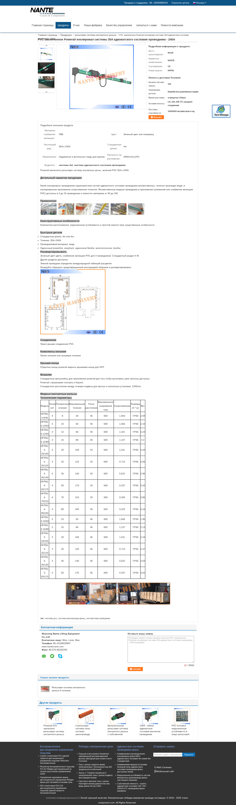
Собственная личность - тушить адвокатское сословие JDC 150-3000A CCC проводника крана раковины (131, 787)
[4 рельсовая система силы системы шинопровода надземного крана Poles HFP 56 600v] (86, 716)
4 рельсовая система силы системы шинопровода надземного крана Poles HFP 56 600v (85, 732)
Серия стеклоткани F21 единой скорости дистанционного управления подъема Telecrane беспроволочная (54, 759)
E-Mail (157, 767)
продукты (63, 25)
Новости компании (172, 25)
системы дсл (51, 618)
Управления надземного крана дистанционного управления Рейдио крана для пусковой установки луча (57, 779)
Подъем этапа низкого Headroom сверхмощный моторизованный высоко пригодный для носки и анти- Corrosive (95, 757)
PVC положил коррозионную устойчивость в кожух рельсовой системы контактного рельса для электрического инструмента (182, 735)
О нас (76, 25)
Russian (200, 2)
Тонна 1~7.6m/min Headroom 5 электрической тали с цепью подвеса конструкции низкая (96, 775)
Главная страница (42, 25)
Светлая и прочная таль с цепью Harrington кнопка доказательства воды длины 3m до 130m (94, 783)
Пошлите (188, 755)
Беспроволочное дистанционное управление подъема (56, 748)
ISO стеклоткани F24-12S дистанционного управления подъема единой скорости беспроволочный (53, 789)
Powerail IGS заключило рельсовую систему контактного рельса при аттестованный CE (54, 732)
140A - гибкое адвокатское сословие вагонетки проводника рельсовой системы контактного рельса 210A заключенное (150, 734)
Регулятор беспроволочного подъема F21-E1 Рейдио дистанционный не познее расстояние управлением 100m (57, 770)
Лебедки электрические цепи (96, 746)
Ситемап (167, 767)
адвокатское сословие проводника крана (130, 748)
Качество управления (119, 25)
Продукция (66, 35)
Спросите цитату (180, 2)
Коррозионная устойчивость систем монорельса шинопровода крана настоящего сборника (133, 777)
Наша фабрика (93, 25)
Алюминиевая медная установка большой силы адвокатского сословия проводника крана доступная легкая (132, 768)
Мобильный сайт (165, 771)
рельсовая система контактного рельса (95, 35)
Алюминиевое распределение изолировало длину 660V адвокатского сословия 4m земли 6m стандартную (134, 757)
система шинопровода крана (71, 618)
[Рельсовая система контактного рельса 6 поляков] (45, 689)
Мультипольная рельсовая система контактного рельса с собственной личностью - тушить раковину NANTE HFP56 (118, 734)
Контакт (158, 117)
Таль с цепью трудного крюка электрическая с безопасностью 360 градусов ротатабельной (95, 767)
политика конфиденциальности (62, 797)
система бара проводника (98, 618)
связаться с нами (146, 25)
